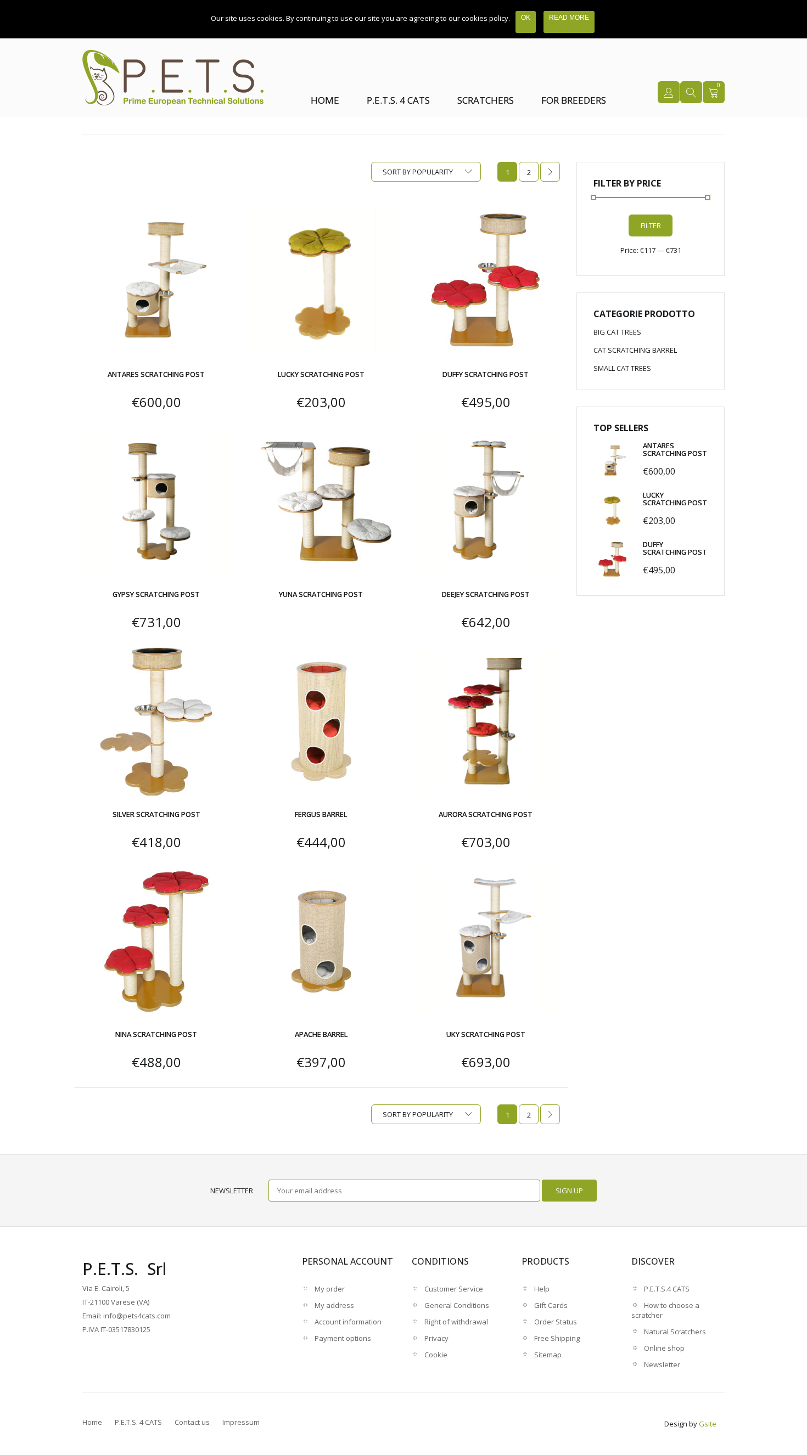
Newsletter (231, 1190)
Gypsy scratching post (156, 594)
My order (330, 1289)
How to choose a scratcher (665, 1310)
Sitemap (548, 1355)
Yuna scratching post (321, 594)
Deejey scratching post (486, 594)
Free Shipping (557, 1338)
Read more (569, 17)
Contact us (192, 1422)
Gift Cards (551, 1305)
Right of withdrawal (456, 1322)
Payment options (343, 1338)
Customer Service (453, 1289)
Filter (651, 225)
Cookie (435, 1355)
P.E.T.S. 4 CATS (398, 100)
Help (542, 1289)
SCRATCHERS (485, 100)
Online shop (664, 1348)
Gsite (707, 1424)
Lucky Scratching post (321, 374)
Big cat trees (617, 332)
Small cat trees (622, 368)
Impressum (241, 1422)
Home (325, 100)
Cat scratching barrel (635, 350)
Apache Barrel (321, 1034)
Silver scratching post (156, 814)
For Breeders (573, 100)
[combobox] (426, 172)
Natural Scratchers (675, 1331)
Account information (348, 1322)
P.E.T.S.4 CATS (667, 1289)
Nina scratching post (156, 1034)
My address (334, 1305)
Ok (525, 17)
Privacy (436, 1338)
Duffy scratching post (485, 374)
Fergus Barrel (321, 814)
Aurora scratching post (486, 814)
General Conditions (456, 1305)
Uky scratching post (485, 1034)
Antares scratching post (156, 374)
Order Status (555, 1322)
